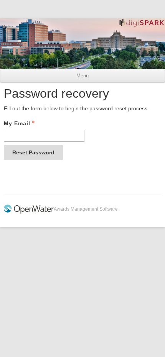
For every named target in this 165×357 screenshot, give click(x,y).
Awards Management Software (86, 209)
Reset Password (33, 152)
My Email (17, 123)
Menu (82, 76)
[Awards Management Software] (29, 212)
